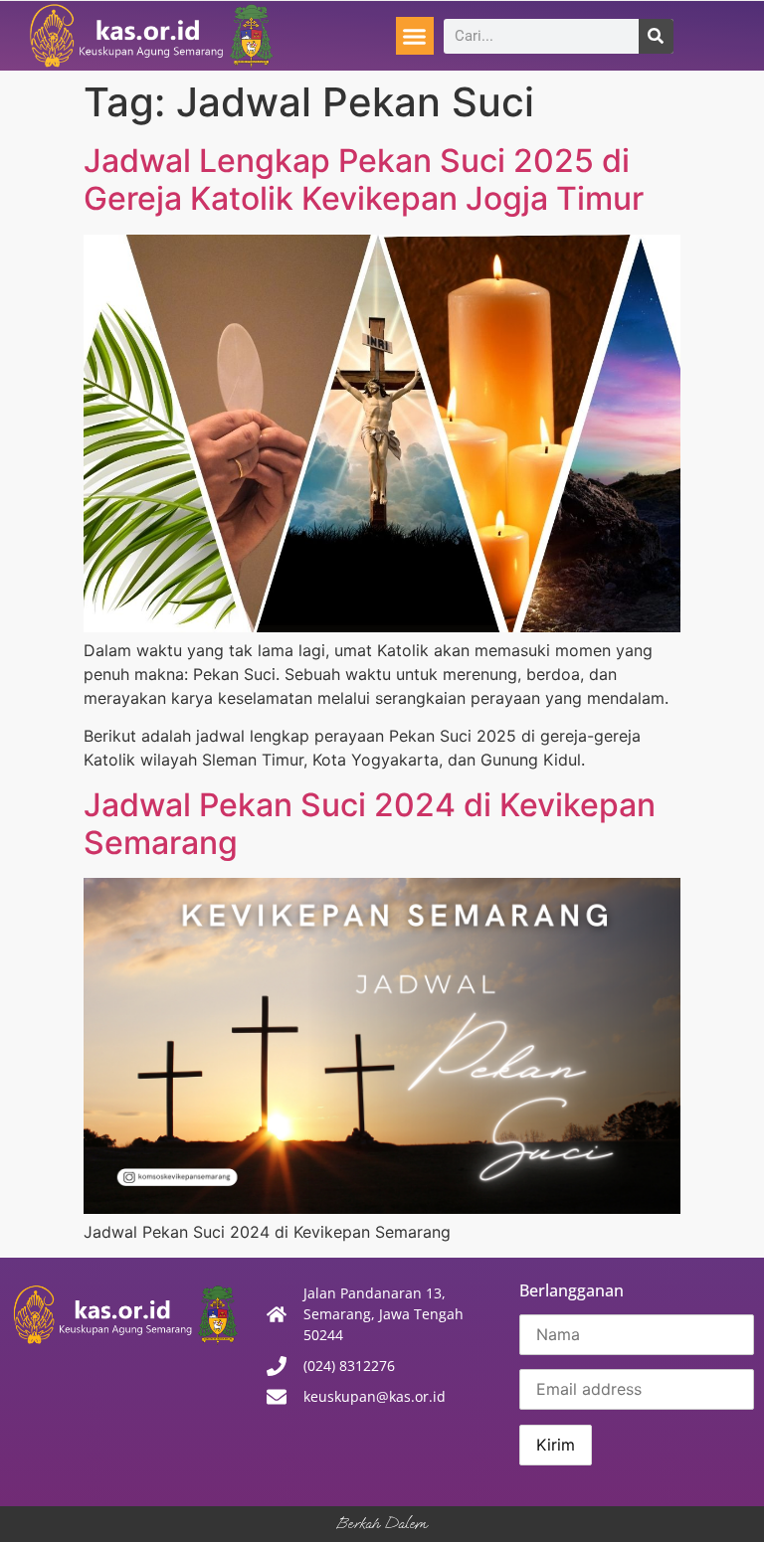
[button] (415, 36)
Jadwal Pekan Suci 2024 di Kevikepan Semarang (370, 823)
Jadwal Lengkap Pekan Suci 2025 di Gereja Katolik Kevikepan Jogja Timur (364, 179)
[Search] (656, 36)
